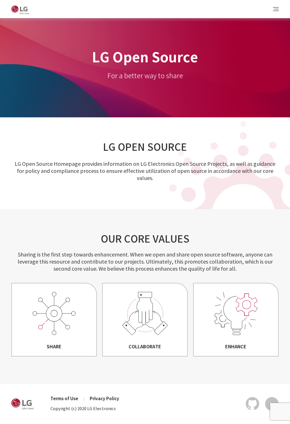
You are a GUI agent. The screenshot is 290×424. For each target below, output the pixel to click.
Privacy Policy (104, 399)
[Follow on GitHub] (252, 404)
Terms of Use (64, 399)
